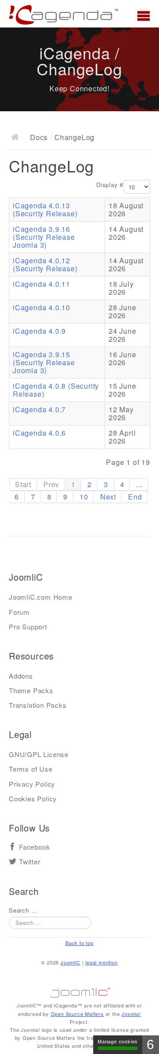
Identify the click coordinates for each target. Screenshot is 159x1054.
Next (108, 497)
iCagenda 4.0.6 (39, 433)
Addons (21, 675)
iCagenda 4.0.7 (39, 409)
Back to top (79, 942)
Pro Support (28, 626)
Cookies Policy (33, 798)
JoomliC (70, 962)
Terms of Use (31, 768)
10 (84, 497)
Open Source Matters (77, 1013)
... (139, 484)
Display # (109, 185)
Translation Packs (38, 705)
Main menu (143, 15)
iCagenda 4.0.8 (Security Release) (56, 390)
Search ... (23, 910)
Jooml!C (79, 990)
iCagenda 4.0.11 (41, 284)
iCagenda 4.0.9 (39, 331)
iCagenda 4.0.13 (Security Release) (45, 209)
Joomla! (131, 1013)
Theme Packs (31, 690)
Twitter (30, 862)
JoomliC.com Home (40, 596)
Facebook (34, 847)
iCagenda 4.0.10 (41, 307)
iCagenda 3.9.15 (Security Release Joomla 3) (44, 362)
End (135, 497)
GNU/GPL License (38, 754)
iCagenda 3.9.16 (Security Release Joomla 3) (44, 237)
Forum (19, 612)
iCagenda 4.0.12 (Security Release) (45, 264)
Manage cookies (118, 1041)
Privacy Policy (32, 784)
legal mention (101, 962)
